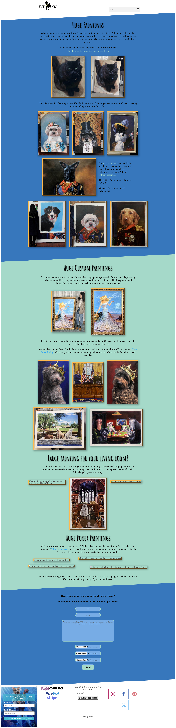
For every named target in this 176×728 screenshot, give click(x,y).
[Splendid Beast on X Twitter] (124, 705)
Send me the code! (88, 697)
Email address (9, 710)
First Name (7, 702)
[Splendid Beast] (52, 6)
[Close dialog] (37, 687)
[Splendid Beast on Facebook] (124, 694)
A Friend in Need (59, 549)
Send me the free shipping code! (19, 718)
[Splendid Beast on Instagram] (113, 694)
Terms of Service (88, 707)
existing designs (111, 163)
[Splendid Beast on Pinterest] (134, 694)
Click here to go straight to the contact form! (88, 51)
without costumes (107, 175)
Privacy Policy (88, 717)
